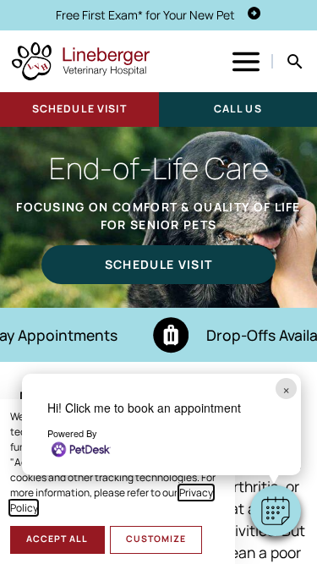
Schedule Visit (79, 108)
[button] (275, 510)
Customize (156, 539)
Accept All (57, 539)
